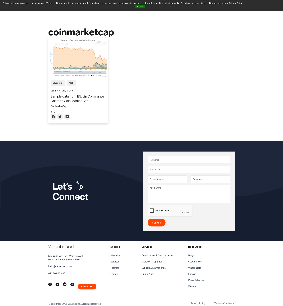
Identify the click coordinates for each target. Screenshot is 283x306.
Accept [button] (140, 6)
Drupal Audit (148, 274)
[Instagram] (72, 284)
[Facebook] (50, 284)
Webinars (193, 286)
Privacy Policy (198, 303)
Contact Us (87, 286)
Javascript (57, 83)
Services (114, 261)
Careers (114, 274)
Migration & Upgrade (152, 261)
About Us (115, 255)
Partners (114, 267)
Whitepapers (194, 267)
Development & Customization (157, 255)
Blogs (191, 255)
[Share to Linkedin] (67, 117)
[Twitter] (57, 284)
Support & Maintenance (154, 267)
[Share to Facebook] (54, 117)
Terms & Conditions (224, 303)
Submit (156, 222)
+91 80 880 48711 (57, 273)
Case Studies (195, 261)
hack (71, 83)
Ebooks (192, 274)
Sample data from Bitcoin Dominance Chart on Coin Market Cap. (77, 98)
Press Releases (196, 280)
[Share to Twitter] (60, 117)
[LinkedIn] (65, 284)
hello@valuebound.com (60, 266)
